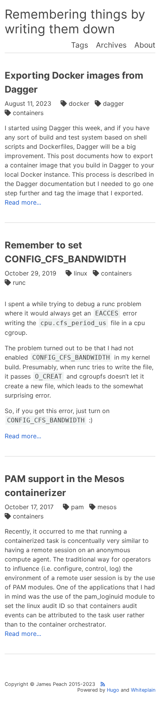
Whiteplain (143, 690)
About (144, 45)
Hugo (113, 690)
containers (28, 113)
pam (77, 507)
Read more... (23, 202)
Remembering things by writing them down (75, 21)
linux (80, 273)
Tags (79, 45)
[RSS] (103, 684)
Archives (111, 45)
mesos (107, 507)
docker (79, 103)
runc (19, 282)
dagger (113, 103)
